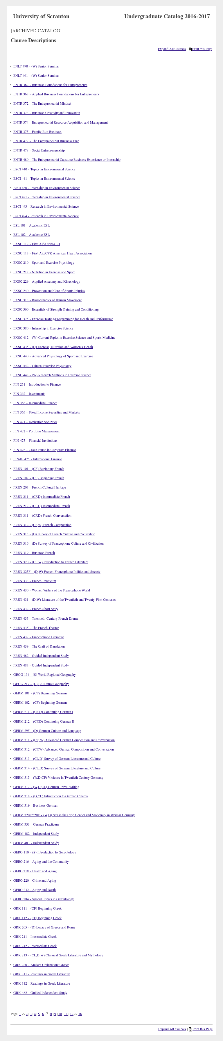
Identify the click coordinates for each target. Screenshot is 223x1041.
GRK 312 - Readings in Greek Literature (41, 983)
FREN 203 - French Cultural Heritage (39, 487)
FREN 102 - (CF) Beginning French (38, 477)
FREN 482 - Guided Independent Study (41, 655)
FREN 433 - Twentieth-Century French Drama (45, 618)
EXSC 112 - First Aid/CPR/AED (36, 243)
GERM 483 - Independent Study (36, 842)
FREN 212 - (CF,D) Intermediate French (41, 505)
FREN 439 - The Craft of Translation (39, 646)
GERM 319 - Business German (35, 805)
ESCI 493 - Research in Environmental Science (46, 206)
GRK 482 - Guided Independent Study (40, 992)
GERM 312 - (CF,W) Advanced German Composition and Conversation (63, 749)
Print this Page (202, 48)
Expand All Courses (172, 48)
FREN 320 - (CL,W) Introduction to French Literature (50, 561)
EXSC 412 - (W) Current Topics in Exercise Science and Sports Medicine (64, 337)
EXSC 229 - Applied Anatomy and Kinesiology (46, 281)
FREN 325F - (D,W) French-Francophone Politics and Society (56, 571)
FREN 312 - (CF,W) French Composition (42, 524)
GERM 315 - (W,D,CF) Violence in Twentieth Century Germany (58, 777)
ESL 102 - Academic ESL (31, 234)
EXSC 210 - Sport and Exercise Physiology (43, 262)
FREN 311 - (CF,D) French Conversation (42, 515)
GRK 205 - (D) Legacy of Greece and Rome (44, 927)
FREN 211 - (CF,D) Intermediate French (41, 496)
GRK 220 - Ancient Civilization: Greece (41, 964)
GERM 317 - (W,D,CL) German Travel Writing (46, 786)
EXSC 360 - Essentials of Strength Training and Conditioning (56, 309)
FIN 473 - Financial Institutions (35, 440)
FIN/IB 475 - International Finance (37, 459)
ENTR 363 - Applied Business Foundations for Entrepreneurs (56, 94)
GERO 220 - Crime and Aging (34, 880)
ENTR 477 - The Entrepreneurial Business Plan (46, 140)
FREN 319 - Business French (34, 552)
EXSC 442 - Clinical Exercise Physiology (42, 365)
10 (60, 1013)
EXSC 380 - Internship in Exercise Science (43, 328)
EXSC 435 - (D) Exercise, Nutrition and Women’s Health (53, 346)
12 (71, 1013)
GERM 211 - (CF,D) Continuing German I (43, 711)
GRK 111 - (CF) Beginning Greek (37, 908)
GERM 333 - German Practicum (36, 824)
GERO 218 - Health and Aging (35, 871)
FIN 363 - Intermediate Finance (35, 402)
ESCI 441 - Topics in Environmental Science (44, 178)
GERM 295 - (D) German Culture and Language (47, 730)
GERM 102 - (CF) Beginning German (40, 702)
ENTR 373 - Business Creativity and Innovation (46, 112)
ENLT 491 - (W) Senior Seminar (36, 75)
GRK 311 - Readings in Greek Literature (41, 974)
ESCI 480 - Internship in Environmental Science (46, 187)
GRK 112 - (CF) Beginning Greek (37, 917)
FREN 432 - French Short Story (35, 608)
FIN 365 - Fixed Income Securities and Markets (46, 412)
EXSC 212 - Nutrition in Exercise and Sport (44, 272)
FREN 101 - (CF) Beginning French (38, 468)
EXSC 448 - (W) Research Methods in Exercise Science (52, 374)
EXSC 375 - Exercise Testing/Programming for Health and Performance (63, 318)
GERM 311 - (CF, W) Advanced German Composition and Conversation (64, 739)
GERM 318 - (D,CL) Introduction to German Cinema (50, 796)
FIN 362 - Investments (29, 393)
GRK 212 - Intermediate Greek (35, 945)
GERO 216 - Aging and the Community (41, 861)
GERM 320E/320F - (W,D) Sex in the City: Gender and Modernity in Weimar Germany (74, 814)
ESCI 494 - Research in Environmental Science (46, 215)
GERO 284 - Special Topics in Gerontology (43, 898)
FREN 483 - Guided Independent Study (41, 665)
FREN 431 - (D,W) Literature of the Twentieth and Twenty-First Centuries (64, 599)
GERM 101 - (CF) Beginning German (40, 693)
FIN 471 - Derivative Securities (35, 421)
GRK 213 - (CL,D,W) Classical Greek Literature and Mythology (58, 955)
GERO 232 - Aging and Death (34, 889)
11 (66, 1013)
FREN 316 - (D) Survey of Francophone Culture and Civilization (58, 543)
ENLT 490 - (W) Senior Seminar (36, 66)
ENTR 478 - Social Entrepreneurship (39, 150)
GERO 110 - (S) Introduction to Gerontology (44, 852)
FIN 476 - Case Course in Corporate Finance (44, 449)
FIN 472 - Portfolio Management (36, 431)
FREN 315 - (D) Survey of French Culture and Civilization (54, 534)
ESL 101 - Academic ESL (31, 225)
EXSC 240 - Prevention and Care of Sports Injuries (49, 290)
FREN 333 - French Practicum (34, 580)
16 (80, 1013)
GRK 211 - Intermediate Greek (35, 936)
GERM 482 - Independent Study (36, 833)
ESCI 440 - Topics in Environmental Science (44, 169)
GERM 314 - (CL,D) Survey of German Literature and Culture (56, 768)
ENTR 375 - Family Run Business (37, 131)
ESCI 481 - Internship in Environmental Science (46, 197)
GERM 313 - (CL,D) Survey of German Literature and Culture (56, 758)
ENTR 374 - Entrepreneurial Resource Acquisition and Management (60, 122)
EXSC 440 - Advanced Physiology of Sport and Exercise (53, 356)
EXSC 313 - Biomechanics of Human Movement (47, 299)
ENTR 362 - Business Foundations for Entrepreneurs (50, 84)
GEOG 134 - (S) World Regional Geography (44, 674)
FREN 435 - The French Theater (36, 627)
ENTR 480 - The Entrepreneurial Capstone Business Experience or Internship (67, 159)
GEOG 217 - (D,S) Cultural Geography (41, 683)
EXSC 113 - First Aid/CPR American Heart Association (52, 253)
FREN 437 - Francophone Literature (38, 636)
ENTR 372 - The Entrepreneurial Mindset (42, 103)
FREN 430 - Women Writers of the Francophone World (51, 590)
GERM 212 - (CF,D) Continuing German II (43, 721)
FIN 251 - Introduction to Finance (37, 384)
